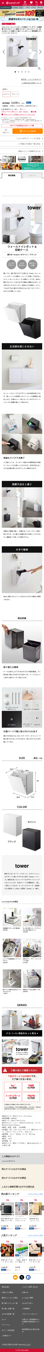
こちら (28, 1344)
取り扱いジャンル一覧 (10, 1303)
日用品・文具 (17, 7)
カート (4, 1319)
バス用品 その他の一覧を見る (29, 144)
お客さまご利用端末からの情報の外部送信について (30, 1322)
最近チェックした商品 (10, 1298)
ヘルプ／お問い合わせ (30, 1287)
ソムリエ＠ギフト (8, 1161)
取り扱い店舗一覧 (8, 1308)
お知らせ (25, 1292)
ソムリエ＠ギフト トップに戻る (28, 138)
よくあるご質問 (27, 1298)
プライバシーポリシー (30, 1314)
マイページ (6, 1325)
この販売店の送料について (31, 83)
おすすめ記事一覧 (8, 1314)
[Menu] (3, 3)
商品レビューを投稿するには (29, 151)
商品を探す (6, 1287)
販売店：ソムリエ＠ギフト (31, 79)
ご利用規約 (26, 1308)
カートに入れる (27, 131)
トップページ (5, 7)
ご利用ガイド (6, 1336)
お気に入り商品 (7, 1292)
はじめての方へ (27, 1303)
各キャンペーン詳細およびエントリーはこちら (19, 114)
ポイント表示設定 (8, 1330)
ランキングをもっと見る (35, 1194)
